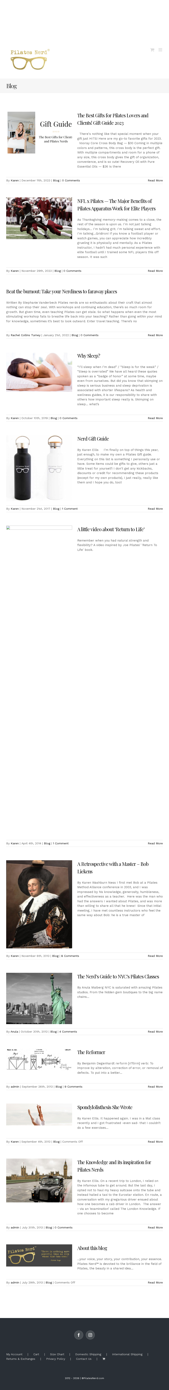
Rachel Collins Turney (25, 335)
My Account (14, 1354)
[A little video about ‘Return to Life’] (39, 681)
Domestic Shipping (88, 1354)
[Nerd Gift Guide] (39, 468)
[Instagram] (90, 1335)
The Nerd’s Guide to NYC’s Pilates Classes (118, 976)
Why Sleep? (88, 355)
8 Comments (70, 955)
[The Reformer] (39, 1059)
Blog (56, 180)
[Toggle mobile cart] (152, 50)
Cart (36, 1354)
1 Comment (70, 508)
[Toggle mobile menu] (160, 50)
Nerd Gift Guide (93, 438)
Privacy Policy (55, 1358)
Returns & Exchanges (20, 1358)
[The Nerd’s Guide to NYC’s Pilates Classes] (39, 998)
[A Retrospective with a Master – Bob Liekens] (39, 904)
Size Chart (57, 1354)
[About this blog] (39, 1255)
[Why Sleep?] (39, 373)
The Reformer (91, 1052)
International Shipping (127, 1354)
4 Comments (68, 1031)
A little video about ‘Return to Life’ (110, 529)
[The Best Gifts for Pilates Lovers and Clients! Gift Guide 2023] (39, 132)
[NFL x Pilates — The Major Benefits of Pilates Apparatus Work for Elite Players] (39, 218)
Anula (14, 1031)
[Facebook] (78, 1335)
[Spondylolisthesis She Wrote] (39, 1114)
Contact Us (84, 1358)
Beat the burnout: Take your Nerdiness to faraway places (61, 291)
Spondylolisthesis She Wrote (104, 1107)
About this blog (92, 1248)
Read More (155, 180)
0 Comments (71, 180)
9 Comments (73, 1086)
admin (15, 1086)
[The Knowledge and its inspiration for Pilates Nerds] (39, 1180)
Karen (15, 180)
